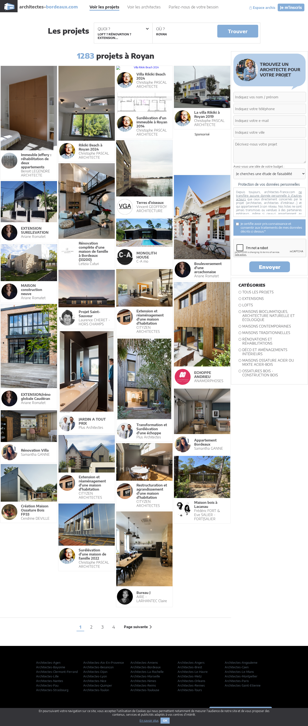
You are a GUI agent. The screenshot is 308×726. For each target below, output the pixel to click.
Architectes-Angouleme (241, 662)
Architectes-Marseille (145, 676)
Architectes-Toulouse (144, 690)
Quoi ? (104, 28)
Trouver (238, 31)
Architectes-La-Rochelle (147, 672)
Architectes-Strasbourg (52, 690)
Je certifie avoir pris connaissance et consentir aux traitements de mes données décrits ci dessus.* (271, 227)
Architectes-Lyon (95, 676)
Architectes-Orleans (191, 681)
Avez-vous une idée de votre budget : (258, 166)
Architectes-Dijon (95, 672)
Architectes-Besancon (98, 667)
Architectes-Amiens (144, 662)
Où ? (160, 28)
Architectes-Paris (237, 681)
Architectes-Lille (47, 676)
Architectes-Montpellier (241, 676)
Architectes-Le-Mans (239, 672)
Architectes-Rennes (191, 685)
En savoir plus (149, 720)
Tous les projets (258, 292)
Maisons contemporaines (266, 326)
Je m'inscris (291, 7)
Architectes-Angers (191, 662)
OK (165, 720)
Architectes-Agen (48, 662)
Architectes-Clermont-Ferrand (57, 672)
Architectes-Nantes (49, 681)
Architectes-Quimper (97, 685)
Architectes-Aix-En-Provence (103, 662)
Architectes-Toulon (96, 690)
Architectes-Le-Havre (193, 672)
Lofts (247, 305)
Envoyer (269, 267)
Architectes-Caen (237, 667)
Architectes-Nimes (143, 681)
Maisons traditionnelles (266, 333)
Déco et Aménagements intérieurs (264, 352)
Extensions (253, 299)
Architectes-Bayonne (50, 667)
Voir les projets (104, 7)
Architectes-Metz (190, 676)
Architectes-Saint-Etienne (243, 685)
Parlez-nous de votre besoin (193, 7)
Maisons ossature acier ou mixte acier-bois (268, 362)
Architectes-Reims (143, 685)
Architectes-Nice (94, 681)
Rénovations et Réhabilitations (257, 341)
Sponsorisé (202, 134)
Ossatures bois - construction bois (260, 373)
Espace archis (263, 8)
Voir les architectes (144, 7)
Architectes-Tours (190, 690)
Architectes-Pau (47, 685)
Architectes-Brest (190, 667)
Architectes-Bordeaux (145, 667)
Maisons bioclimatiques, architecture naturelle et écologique (268, 315)
